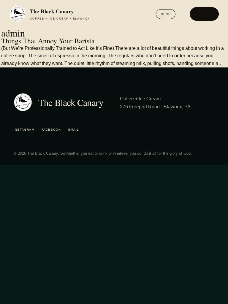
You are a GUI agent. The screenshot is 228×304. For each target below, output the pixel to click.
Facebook (51, 129)
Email (73, 129)
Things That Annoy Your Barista (48, 41)
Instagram (24, 129)
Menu (166, 14)
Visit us (204, 14)
